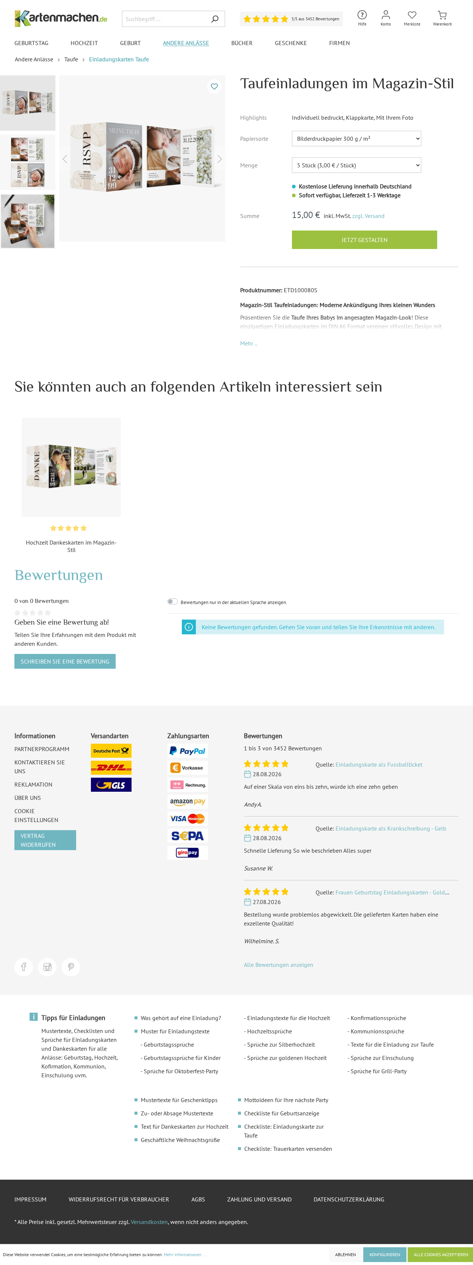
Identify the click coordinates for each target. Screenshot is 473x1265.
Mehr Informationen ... (185, 1254)
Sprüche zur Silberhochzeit (281, 1044)
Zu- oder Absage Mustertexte (177, 1113)
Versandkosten (149, 1221)
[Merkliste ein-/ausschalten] (214, 86)
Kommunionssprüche (377, 1031)
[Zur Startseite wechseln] (61, 18)
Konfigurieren (385, 1254)
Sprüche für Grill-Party (378, 1071)
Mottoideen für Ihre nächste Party (286, 1100)
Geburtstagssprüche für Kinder (182, 1057)
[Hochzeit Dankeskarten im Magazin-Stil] (71, 467)
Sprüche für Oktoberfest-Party (181, 1071)
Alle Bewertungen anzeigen (278, 964)
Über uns (27, 797)
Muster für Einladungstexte (175, 1031)
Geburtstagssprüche (169, 1044)
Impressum (30, 1199)
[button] (248, 343)
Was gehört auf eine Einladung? (181, 1018)
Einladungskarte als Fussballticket (379, 764)
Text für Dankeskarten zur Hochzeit (184, 1126)
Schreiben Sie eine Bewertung (65, 661)
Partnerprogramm (41, 749)
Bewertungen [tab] (58, 574)
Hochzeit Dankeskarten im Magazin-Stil (71, 546)
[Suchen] (214, 19)
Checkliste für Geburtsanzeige (281, 1113)
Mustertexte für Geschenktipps (179, 1100)
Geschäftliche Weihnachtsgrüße (180, 1139)
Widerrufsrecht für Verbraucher (119, 1199)
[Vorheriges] (64, 158)
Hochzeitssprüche (269, 1031)
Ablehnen (345, 1254)
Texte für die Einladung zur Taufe (392, 1044)
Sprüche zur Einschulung (382, 1057)
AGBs (198, 1199)
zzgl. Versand (368, 215)
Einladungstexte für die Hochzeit (288, 1018)
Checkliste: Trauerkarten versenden (288, 1148)
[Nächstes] (219, 158)
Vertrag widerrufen (38, 840)
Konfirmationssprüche (378, 1018)
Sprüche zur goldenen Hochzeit (287, 1057)
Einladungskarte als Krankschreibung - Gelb (391, 828)
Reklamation (33, 784)
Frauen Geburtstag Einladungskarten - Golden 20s (399, 892)
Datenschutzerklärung (349, 1199)
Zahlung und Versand (259, 1199)
